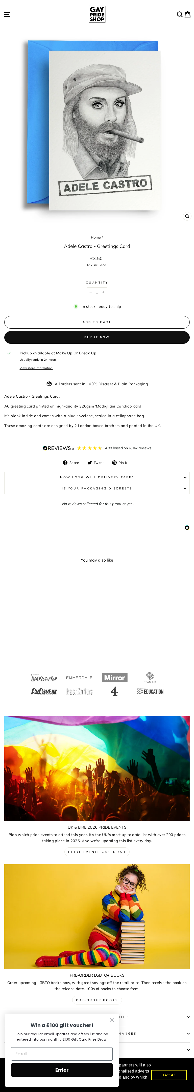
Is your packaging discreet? (97, 488)
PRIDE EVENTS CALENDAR (97, 852)
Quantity (97, 282)
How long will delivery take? (97, 477)
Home (96, 237)
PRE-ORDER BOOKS (97, 1000)
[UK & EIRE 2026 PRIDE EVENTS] (97, 768)
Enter (62, 1070)
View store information (36, 368)
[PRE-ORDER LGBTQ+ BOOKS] (97, 916)
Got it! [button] (169, 1075)
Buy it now (97, 337)
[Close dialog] (112, 1020)
